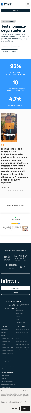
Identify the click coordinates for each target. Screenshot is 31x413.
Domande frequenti (20, 322)
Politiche (18, 316)
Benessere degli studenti (7, 381)
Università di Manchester (7, 350)
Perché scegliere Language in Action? (22, 305)
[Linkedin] (9, 312)
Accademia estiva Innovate (22, 344)
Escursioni (3, 378)
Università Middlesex (6, 341)
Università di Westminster (7, 358)
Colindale (3, 344)
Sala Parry (3, 332)
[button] (8, 190)
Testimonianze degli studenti (8, 384)
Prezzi (17, 319)
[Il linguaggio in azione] (6, 5)
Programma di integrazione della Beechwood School (22, 348)
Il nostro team (19, 313)
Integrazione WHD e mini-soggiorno (22, 337)
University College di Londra (7, 361)
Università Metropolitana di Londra (7, 367)
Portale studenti (5, 375)
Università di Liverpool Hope (7, 347)
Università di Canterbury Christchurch (7, 354)
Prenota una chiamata (6, 387)
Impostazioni (14, 408)
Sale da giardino (5, 329)
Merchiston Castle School (7, 364)
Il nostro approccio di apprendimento (21, 309)
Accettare (25, 408)
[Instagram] (6, 312)
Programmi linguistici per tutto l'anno (22, 333)
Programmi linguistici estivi (22, 329)
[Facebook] (2, 312)
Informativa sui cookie (12, 398)
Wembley (3, 335)
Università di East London (7, 338)
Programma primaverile (21, 341)
